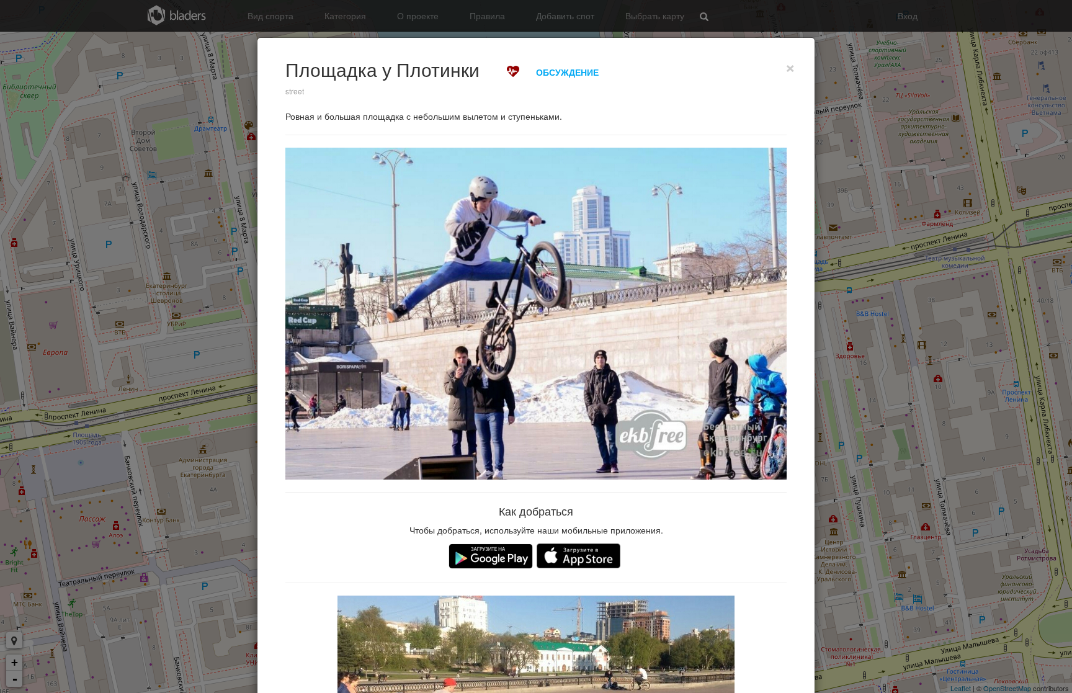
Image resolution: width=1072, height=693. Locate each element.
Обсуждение (567, 72)
